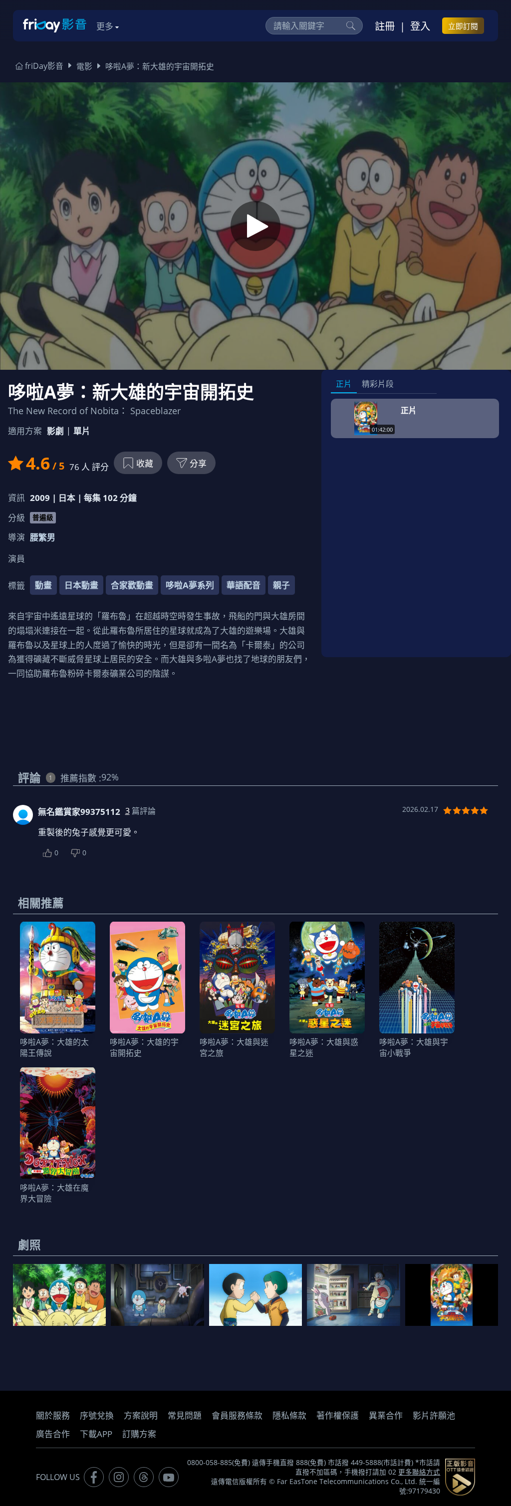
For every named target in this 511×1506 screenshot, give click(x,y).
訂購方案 (139, 1434)
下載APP (96, 1434)
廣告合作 (53, 1434)
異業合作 (386, 1415)
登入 (420, 26)
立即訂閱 (463, 26)
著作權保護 (337, 1415)
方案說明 (141, 1415)
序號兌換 (97, 1415)
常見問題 (185, 1415)
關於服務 (53, 1415)
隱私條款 (289, 1415)
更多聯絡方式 (419, 1472)
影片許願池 (434, 1415)
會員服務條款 (237, 1415)
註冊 (385, 26)
